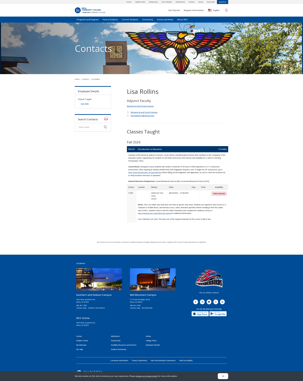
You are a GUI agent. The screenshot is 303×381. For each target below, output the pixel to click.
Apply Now (222, 2)
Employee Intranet (153, 345)
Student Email (180, 2)
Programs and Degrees (88, 19)
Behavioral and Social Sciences (140, 106)
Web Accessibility (186, 360)
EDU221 (131, 149)
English (216, 10)
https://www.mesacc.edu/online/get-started (154, 213)
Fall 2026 (85, 104)
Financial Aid (115, 340)
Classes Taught (85, 99)
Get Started (174, 10)
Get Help (79, 349)
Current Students (130, 19)
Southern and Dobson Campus (94, 294)
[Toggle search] (226, 10)
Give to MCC (211, 2)
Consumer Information (119, 360)
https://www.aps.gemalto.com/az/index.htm (145, 172)
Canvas (129, 2)
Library (200, 2)
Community (147, 19)
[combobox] (215, 10)
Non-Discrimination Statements (163, 360)
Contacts (192, 2)
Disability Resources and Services (123, 345)
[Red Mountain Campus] (153, 280)
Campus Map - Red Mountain (141, 308)
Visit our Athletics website (209, 292)
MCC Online (83, 318)
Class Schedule (167, 2)
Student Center (140, 2)
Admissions (115, 336)
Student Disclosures (118, 349)
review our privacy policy (146, 376)
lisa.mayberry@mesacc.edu (142, 115)
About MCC (182, 19)
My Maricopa (153, 2)
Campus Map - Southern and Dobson (90, 308)
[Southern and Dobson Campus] (99, 280)
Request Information (194, 10)
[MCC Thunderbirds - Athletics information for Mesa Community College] (209, 278)
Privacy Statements (139, 360)
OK (223, 376)
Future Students (110, 19)
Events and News (165, 19)
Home (77, 79)
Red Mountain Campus (143, 294)
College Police (151, 340)
